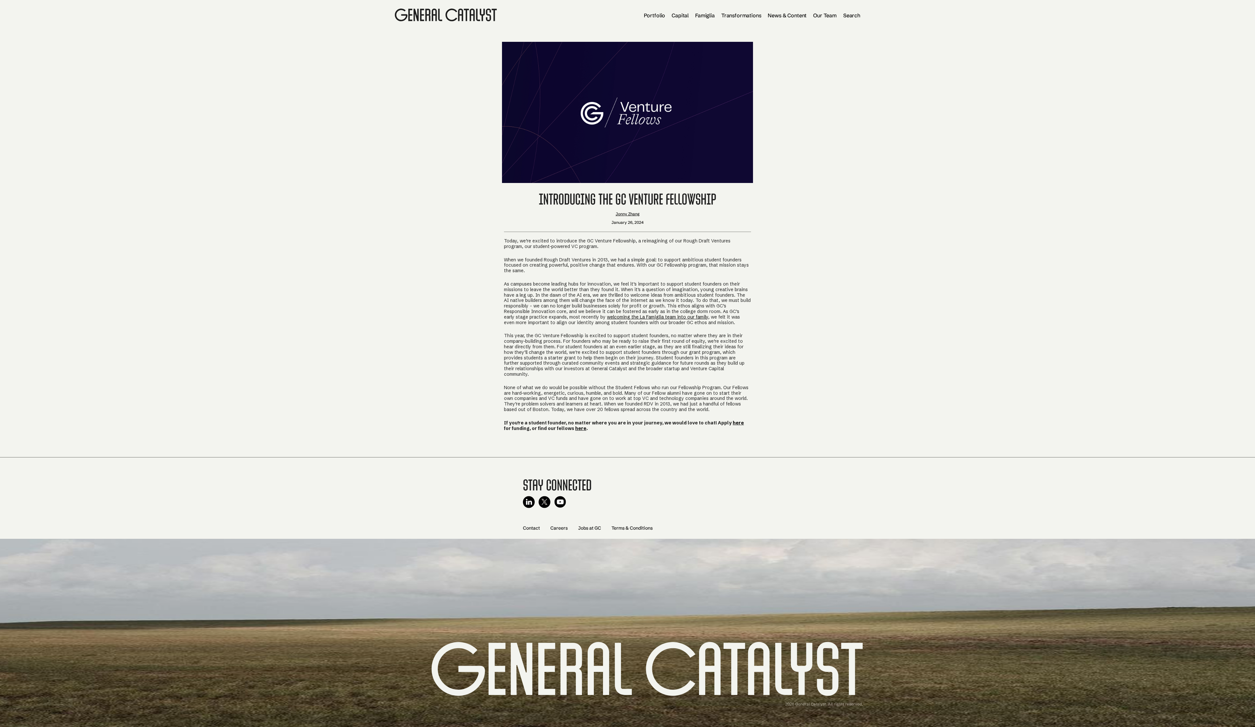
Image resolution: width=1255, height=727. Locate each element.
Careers (559, 528)
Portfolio (654, 15)
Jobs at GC (589, 528)
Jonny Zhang (628, 213)
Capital (680, 15)
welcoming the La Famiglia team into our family (657, 317)
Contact (531, 528)
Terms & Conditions (632, 528)
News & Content (787, 15)
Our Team (825, 15)
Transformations (741, 15)
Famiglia (705, 15)
